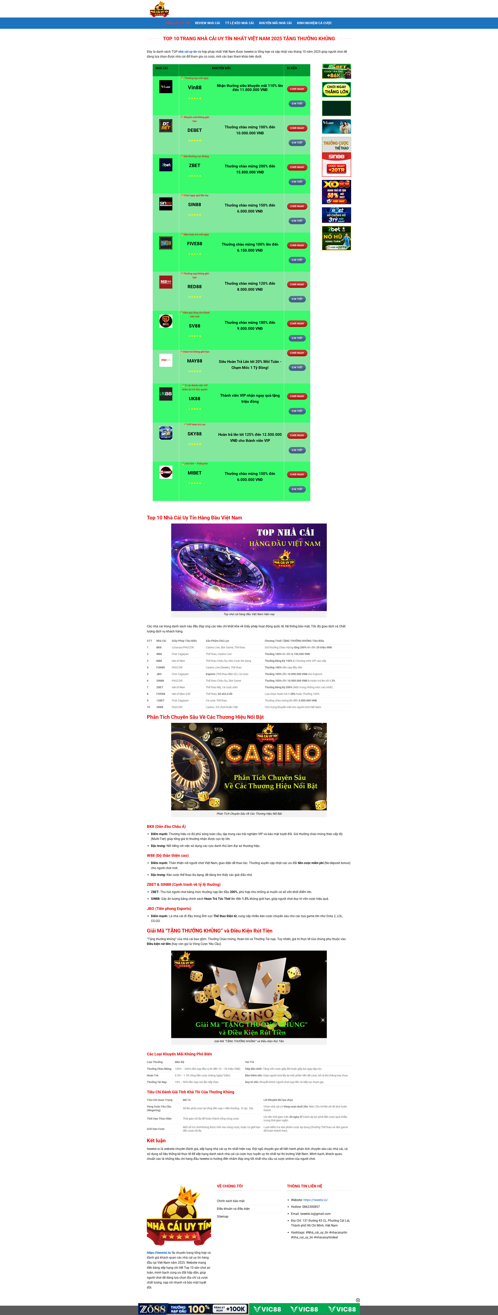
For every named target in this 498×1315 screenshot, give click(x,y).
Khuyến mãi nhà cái (275, 23)
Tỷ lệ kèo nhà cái (239, 23)
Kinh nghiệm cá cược (314, 23)
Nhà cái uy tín (178, 23)
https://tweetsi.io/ (159, 1253)
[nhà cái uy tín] (166, 9)
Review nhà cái (207, 23)
